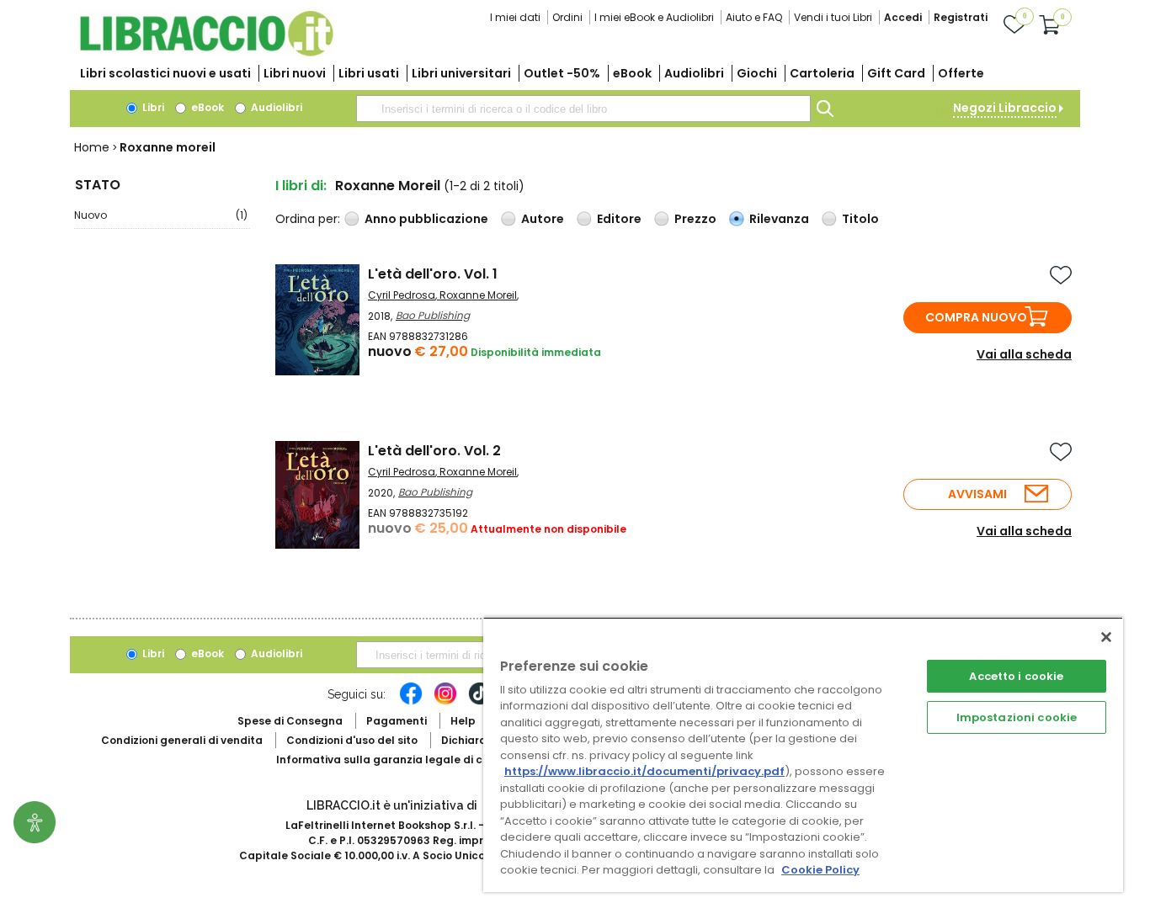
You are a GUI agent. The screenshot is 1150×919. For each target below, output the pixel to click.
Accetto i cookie (1016, 676)
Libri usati (368, 73)
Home (91, 147)
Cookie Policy (820, 870)
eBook (632, 73)
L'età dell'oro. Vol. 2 (434, 450)
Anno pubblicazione (426, 218)
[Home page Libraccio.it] (206, 52)
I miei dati (515, 17)
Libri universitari (461, 73)
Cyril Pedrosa (401, 295)
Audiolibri (694, 73)
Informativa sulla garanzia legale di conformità (406, 759)
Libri (152, 107)
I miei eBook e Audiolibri (654, 17)
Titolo (860, 218)
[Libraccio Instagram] (445, 702)
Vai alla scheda (1024, 354)
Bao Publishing (433, 315)
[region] (803, 754)
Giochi (757, 73)
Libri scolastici (165, 73)
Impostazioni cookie (1016, 717)
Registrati (961, 17)
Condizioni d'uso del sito (352, 740)
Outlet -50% (562, 73)
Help (463, 721)
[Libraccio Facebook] (411, 702)
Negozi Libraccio (1005, 107)
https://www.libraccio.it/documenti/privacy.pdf (644, 771)
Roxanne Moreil (478, 295)
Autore (542, 218)
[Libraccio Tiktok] (480, 702)
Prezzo (695, 218)
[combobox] (583, 108)
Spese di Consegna (290, 721)
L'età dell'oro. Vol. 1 (433, 274)
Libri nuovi (295, 73)
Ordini (567, 17)
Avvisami (977, 494)
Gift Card (896, 73)
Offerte (961, 73)
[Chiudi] (1106, 637)
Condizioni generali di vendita (182, 740)
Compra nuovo (976, 317)
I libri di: (301, 185)
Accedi (903, 17)
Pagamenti (396, 721)
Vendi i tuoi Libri (833, 17)
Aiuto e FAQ (754, 17)
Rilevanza (779, 218)
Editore (619, 218)
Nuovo (161, 215)
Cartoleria (822, 73)
